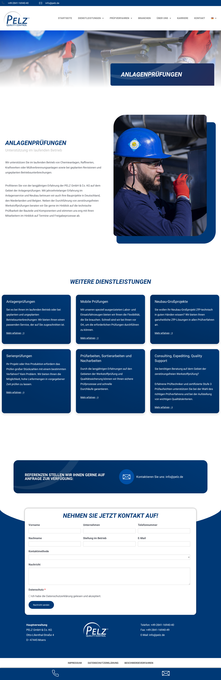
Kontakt (199, 18)
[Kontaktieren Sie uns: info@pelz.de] (126, 476)
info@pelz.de (52, 3)
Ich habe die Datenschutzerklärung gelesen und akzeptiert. (66, 596)
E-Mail (142, 538)
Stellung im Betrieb (94, 538)
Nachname (35, 538)
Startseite (65, 18)
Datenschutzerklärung (103, 662)
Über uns (162, 18)
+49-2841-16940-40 (18, 3)
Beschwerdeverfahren (138, 662)
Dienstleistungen (89, 18)
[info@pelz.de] (41, 3)
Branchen (144, 18)
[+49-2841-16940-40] (3, 3)
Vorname (34, 524)
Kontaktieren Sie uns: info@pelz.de (159, 477)
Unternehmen (91, 524)
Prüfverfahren (119, 18)
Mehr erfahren (13, 333)
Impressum (75, 662)
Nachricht (34, 564)
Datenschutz (37, 589)
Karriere (182, 18)
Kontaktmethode (39, 551)
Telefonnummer (147, 524)
